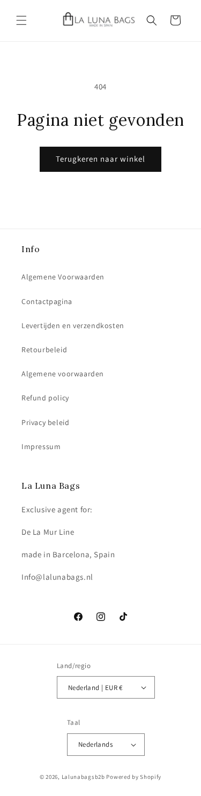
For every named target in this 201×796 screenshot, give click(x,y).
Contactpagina (46, 301)
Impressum (41, 446)
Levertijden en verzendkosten (72, 325)
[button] (21, 20)
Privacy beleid (45, 422)
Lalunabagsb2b (83, 776)
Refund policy (45, 398)
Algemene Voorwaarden (63, 277)
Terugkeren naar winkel (100, 159)
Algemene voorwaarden (62, 373)
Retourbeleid (44, 349)
